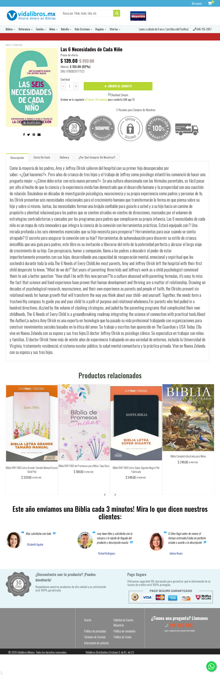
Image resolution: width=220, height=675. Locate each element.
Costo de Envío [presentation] (42, 157)
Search (87, 620)
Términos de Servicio (95, 637)
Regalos (99, 29)
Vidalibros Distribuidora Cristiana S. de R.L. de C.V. (110, 652)
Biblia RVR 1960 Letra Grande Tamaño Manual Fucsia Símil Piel (32, 470)
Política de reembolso (124, 631)
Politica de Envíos (122, 637)
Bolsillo (65, 29)
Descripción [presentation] (17, 157)
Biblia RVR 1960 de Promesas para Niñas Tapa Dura (84, 466)
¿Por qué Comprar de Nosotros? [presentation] (97, 157)
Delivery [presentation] (64, 157)
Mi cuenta (197, 3)
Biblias (9, 29)
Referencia (25, 29)
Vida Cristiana (82, 29)
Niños (52, 29)
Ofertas (114, 29)
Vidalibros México (26, 652)
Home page (18, 45)
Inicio (8, 45)
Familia (40, 29)
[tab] (17, 157)
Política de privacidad (95, 631)
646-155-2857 (204, 29)
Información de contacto (96, 643)
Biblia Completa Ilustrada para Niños (188, 456)
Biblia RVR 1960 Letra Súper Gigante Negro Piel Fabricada (136, 470)
